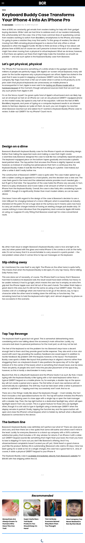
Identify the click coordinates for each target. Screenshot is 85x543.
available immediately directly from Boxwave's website (53, 456)
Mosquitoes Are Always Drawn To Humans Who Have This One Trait (9, 523)
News (4, 10)
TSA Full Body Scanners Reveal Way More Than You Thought (52, 522)
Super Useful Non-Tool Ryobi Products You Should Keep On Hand (31, 523)
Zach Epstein (8, 25)
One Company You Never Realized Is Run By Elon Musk (74, 521)
